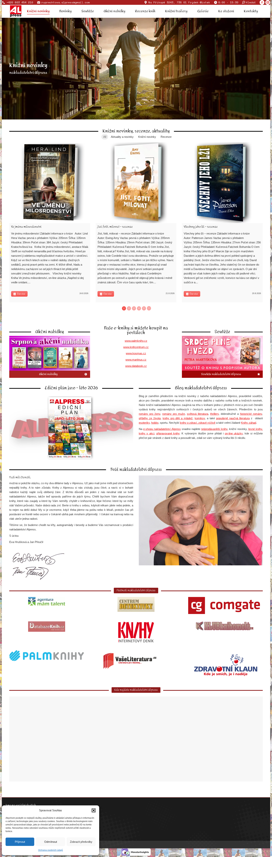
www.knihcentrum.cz (136, 347)
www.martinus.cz (135, 359)
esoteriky (144, 422)
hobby (154, 422)
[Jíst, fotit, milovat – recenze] (136, 182)
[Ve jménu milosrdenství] (49, 182)
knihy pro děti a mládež (178, 418)
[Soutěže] (222, 357)
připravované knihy (168, 433)
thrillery (214, 413)
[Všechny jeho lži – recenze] (222, 182)
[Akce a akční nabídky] (49, 357)
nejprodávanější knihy (214, 429)
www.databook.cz (136, 365)
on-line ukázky (234, 433)
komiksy (200, 418)
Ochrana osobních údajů (50, 850)
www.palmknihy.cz (136, 340)
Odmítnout (50, 841)
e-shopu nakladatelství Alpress (162, 429)
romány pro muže (173, 413)
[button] (93, 810)
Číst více (21, 294)
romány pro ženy (149, 413)
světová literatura (197, 413)
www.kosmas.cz (136, 353)
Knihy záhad (248, 422)
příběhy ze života (150, 418)
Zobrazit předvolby (81, 841)
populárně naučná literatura (233, 418)
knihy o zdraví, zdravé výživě (197, 422)
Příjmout (20, 841)
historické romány (251, 413)
